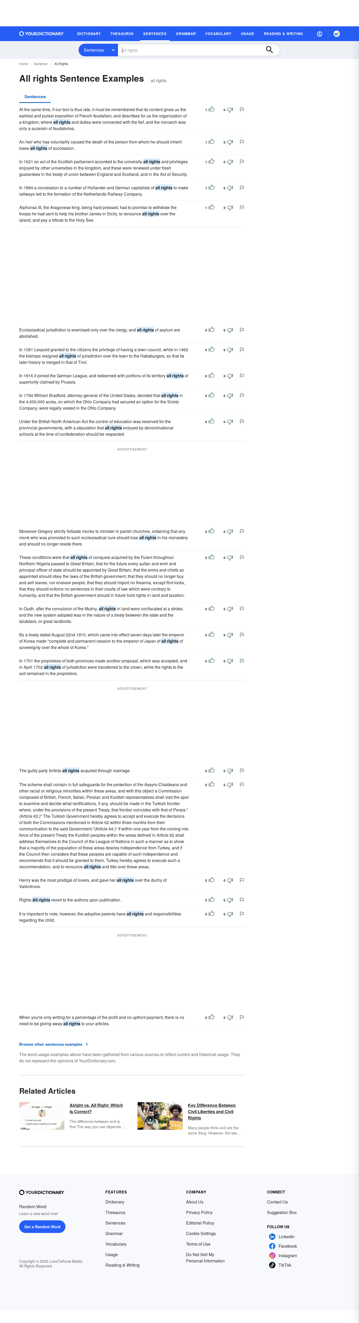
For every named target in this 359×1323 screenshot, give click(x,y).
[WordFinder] (337, 33)
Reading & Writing (122, 1265)
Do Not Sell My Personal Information (205, 1257)
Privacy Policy (199, 1212)
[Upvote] (211, 109)
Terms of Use (198, 1244)
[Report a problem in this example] (242, 109)
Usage (111, 1254)
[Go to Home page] (41, 33)
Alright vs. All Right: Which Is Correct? (96, 1108)
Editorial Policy (200, 1223)
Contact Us (277, 1202)
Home (23, 63)
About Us (194, 1202)
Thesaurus (115, 1212)
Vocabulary (115, 1244)
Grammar (114, 1233)
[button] (319, 33)
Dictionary (114, 1202)
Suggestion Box (282, 1212)
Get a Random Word (42, 1226)
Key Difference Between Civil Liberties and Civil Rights (212, 1111)
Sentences (94, 50)
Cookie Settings (201, 1233)
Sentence (41, 63)
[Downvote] (230, 109)
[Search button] (272, 50)
